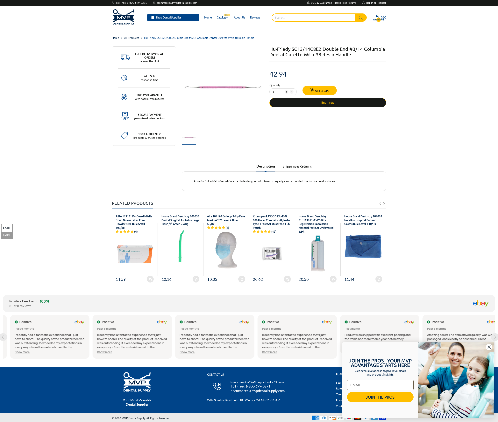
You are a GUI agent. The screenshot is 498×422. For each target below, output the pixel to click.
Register (381, 2)
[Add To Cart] (150, 279)
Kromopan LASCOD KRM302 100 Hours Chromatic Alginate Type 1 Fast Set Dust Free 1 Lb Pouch (271, 221)
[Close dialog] (489, 347)
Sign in (370, 2)
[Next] (380, 204)
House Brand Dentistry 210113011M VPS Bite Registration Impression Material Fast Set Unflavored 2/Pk (316, 223)
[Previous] (384, 204)
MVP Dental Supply (133, 418)
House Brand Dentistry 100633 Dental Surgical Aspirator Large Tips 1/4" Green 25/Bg (180, 219)
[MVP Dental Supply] (123, 17)
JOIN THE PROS (380, 397)
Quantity (275, 85)
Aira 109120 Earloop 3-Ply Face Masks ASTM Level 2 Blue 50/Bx (226, 219)
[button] (15, 352)
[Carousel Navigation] (382, 204)
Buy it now (327, 102)
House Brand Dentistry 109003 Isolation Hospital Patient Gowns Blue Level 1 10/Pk (363, 219)
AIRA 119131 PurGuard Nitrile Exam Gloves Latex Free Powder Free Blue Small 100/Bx (134, 221)
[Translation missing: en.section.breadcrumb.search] (361, 17)
